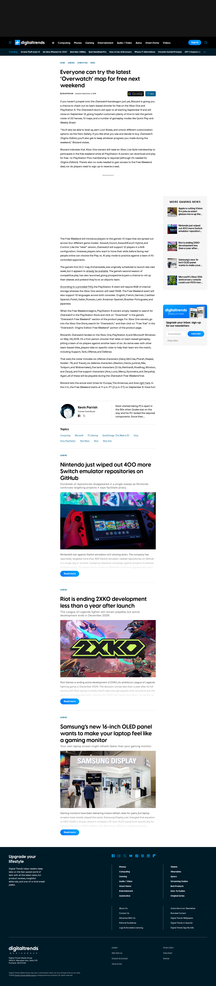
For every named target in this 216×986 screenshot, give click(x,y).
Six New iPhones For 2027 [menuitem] (55, 52)
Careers (115, 947)
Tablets (174, 866)
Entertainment (126, 891)
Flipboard (154, 855)
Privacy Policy (173, 340)
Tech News (84, 441)
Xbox (96, 441)
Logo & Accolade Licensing (131, 927)
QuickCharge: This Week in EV (115, 435)
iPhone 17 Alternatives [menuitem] (145, 52)
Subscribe (196, 333)
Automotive (124, 896)
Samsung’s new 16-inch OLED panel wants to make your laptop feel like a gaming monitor (189, 265)
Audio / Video (125, 881)
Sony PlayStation (68, 441)
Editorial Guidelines (127, 922)
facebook (79, 416)
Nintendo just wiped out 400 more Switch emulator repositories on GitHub (190, 230)
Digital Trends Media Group (25, 975)
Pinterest (142, 855)
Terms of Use (117, 964)
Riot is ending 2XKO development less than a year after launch (189, 247)
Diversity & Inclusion (120, 958)
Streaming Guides (179, 881)
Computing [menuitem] (64, 43)
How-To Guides (178, 891)
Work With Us (117, 953)
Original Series (177, 896)
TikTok (136, 855)
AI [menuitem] (53, 43)
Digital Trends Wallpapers (182, 918)
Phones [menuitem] (78, 43)
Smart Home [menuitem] (152, 43)
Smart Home (125, 886)
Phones (122, 866)
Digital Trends (24, 47)
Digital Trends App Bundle (182, 927)
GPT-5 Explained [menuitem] (192, 52)
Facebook (113, 855)
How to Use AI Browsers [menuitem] (120, 52)
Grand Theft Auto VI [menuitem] (30, 52)
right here (144, 382)
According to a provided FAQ (76, 286)
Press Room (167, 953)
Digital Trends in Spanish (182, 922)
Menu (10, 42)
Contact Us (124, 913)
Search (205, 42)
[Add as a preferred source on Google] (136, 93)
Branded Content (178, 913)
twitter (84, 416)
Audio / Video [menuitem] (124, 43)
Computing (65, 435)
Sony (136, 435)
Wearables (176, 871)
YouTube (130, 855)
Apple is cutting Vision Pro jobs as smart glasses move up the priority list (190, 213)
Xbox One (107, 441)
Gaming (123, 876)
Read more (70, 573)
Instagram (119, 855)
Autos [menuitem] (139, 43)
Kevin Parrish (68, 93)
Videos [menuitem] (166, 43)
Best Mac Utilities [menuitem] (78, 52)
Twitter (124, 855)
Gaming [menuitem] (89, 43)
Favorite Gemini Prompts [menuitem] (170, 52)
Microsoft (79, 435)
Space (174, 876)
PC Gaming (93, 435)
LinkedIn (148, 855)
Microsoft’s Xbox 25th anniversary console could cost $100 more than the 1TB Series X (190, 281)
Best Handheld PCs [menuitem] (97, 52)
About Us (123, 908)
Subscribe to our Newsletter (183, 908)
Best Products (177, 886)
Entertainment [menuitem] (105, 43)
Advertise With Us (127, 918)
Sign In (194, 42)
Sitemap (166, 958)
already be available (97, 271)
